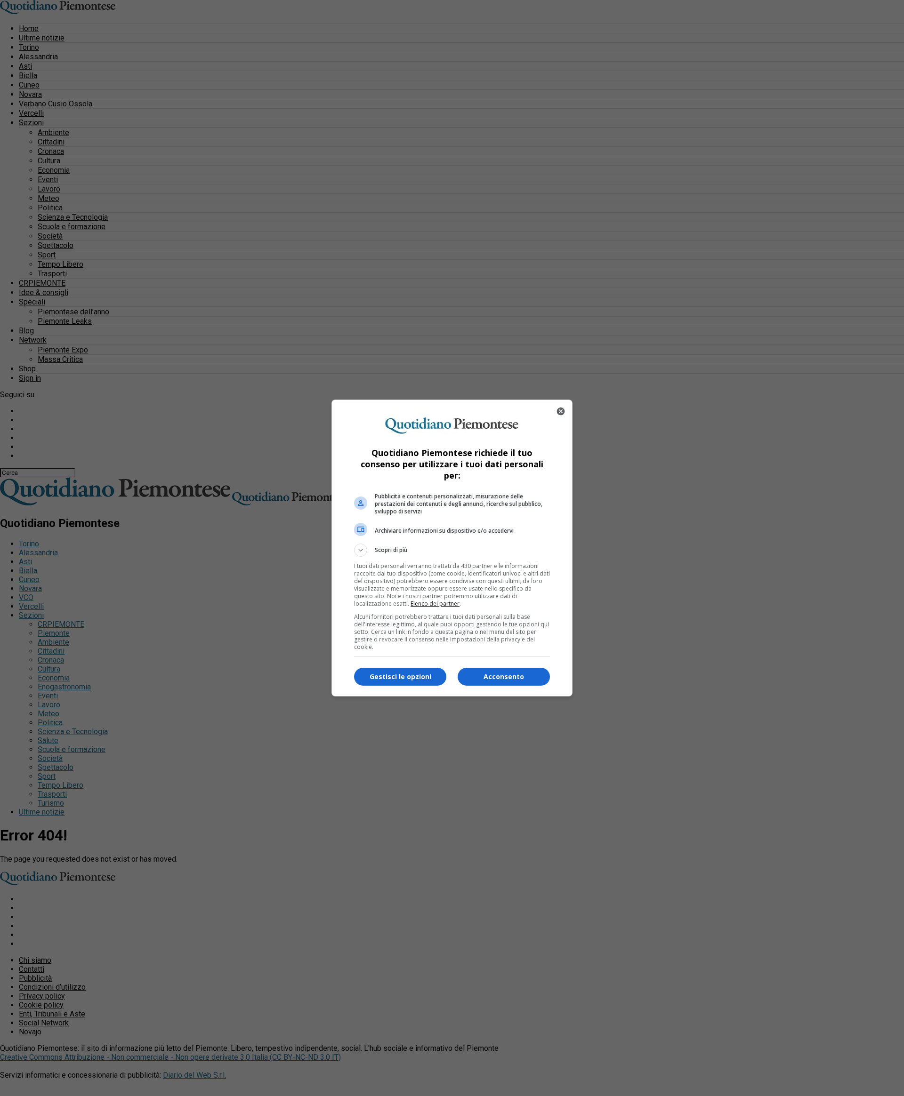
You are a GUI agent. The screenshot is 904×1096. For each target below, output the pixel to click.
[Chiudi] (560, 411)
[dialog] (452, 548)
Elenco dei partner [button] (435, 604)
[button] (452, 550)
